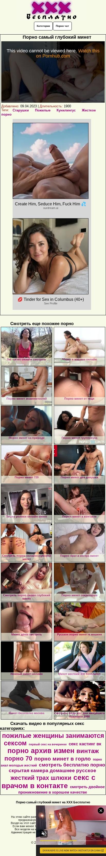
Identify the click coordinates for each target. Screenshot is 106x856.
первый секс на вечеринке (48, 744)
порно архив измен (40, 751)
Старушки (21, 110)
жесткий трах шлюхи (41, 777)
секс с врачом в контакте (49, 781)
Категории (43, 26)
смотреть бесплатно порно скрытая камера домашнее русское (57, 767)
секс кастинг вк (85, 743)
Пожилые (42, 110)
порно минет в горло (62, 759)
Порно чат (62, 26)
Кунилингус (66, 110)
